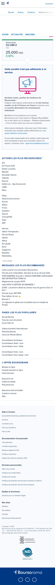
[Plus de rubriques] (51, 34)
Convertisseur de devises (12, 340)
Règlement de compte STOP (13, 281)
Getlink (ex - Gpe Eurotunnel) (14, 184)
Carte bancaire (8, 373)
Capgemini (6, 249)
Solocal (5, 213)
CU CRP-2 (11, 45)
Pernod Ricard (8, 234)
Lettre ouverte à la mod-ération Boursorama (20, 270)
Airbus (4, 240)
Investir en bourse (9, 393)
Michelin (5, 172)
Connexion (49, 4)
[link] (19, 416)
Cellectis (5, 178)
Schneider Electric (9, 175)
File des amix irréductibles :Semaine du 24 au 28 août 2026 (26, 273)
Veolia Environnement (11, 198)
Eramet (5, 201)
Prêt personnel (8, 384)
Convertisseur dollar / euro (12, 343)
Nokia (4, 195)
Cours (5, 34)
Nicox (4, 190)
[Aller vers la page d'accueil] (7, 3)
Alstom (4, 204)
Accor (4, 246)
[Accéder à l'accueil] (4, 12)
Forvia (4, 207)
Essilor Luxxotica (8, 168)
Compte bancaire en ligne (12, 370)
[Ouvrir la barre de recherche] (38, 3)
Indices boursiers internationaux (15, 328)
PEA (3, 396)
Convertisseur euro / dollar (12, 346)
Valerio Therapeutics (10, 231)
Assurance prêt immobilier (12, 390)
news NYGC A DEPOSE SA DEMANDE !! (18, 284)
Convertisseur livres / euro (12, 351)
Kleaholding (6, 255)
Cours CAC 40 (8, 323)
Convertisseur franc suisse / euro (15, 355)
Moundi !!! (6, 299)
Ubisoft (5, 237)
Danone (5, 181)
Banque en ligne (8, 367)
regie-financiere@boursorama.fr (37, 143)
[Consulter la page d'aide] (42, 3)
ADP (4, 223)
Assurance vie (7, 378)
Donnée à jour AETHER (11, 293)
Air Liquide (6, 243)
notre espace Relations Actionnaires (25, 131)
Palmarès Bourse (9, 331)
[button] (3, 3)
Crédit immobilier (9, 381)
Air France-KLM (8, 165)
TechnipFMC (7, 217)
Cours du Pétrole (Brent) (12, 334)
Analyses (30, 34)
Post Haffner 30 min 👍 (11, 296)
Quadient (5, 210)
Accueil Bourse (8, 317)
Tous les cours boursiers (12, 320)
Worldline (5, 252)
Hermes (5, 228)
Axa (3, 162)
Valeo (4, 220)
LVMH (4, 187)
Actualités (17, 34)
